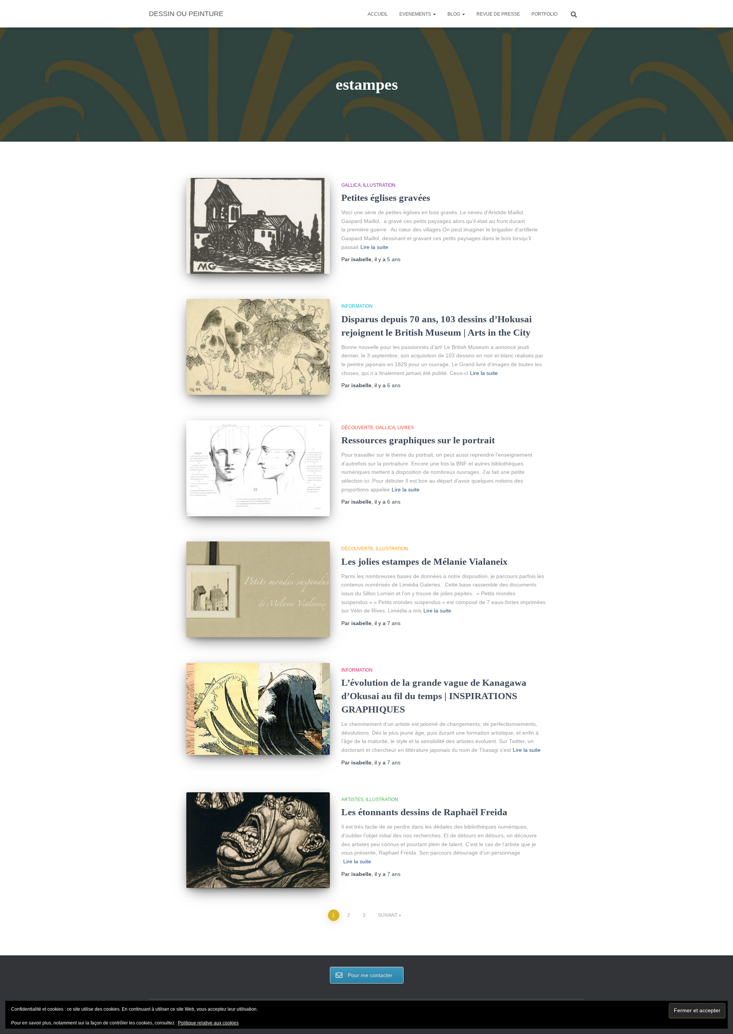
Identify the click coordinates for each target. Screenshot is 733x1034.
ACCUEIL (378, 14)
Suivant (387, 915)
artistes (352, 799)
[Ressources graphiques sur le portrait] (258, 468)
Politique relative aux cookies (208, 1023)
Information (357, 306)
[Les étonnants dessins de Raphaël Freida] (258, 840)
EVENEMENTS (415, 14)
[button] (434, 14)
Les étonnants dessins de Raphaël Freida (424, 812)
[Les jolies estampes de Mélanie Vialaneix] (258, 589)
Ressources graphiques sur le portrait (418, 440)
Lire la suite (374, 247)
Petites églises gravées (385, 197)
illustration (379, 185)
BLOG (454, 14)
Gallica (351, 185)
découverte (357, 427)
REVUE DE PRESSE (498, 14)
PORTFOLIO (544, 14)
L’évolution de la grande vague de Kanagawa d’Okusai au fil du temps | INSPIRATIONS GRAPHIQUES (433, 695)
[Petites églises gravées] (258, 226)
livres (405, 427)
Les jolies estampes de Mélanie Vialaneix (424, 561)
